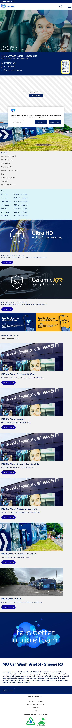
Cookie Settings (36, 95)
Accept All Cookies (55, 122)
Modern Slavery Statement (36, 714)
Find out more (7, 262)
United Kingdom (6, 1)
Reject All (41, 122)
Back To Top (8, 690)
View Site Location (8, 382)
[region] (36, 117)
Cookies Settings (17, 122)
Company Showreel (36, 704)
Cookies (36, 711)
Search (61, 6)
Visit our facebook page (13, 70)
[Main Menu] (69, 6)
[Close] (61, 109)
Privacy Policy (36, 707)
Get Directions (9, 66)
